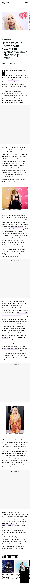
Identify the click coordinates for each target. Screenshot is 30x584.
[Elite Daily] (5, 3)
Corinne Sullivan (9, 63)
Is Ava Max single (13, 79)
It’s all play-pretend (17, 226)
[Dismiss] (27, 568)
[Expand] (21, 568)
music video (18, 163)
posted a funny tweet (11, 348)
